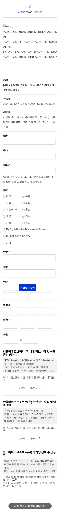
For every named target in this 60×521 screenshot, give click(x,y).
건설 (27, 216)
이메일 (5, 334)
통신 (27, 209)
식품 (8, 202)
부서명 (5, 252)
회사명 (5, 150)
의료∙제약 (11, 209)
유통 (27, 196)
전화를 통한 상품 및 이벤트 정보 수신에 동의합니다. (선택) (29, 478)
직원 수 (6, 165)
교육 (8, 216)
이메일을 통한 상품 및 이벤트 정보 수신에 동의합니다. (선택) (29, 484)
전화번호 (6, 319)
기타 (8, 242)
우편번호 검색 (28, 287)
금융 (8, 222)
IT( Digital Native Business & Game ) (26, 229)
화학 (27, 202)
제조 (8, 196)
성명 (5, 135)
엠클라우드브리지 (31, 11)
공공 (27, 222)
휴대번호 (6, 304)
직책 (5, 267)
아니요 (37, 388)
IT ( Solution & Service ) (19, 236)
